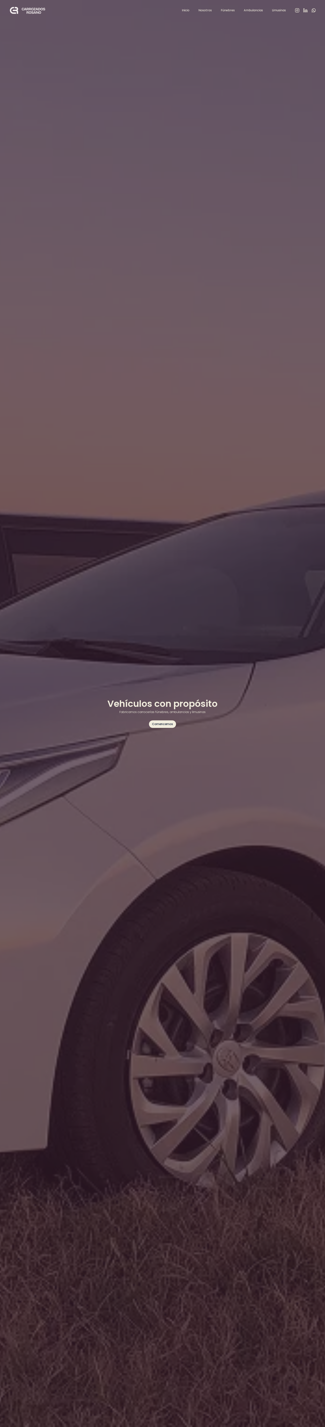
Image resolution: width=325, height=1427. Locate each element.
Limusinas (279, 10)
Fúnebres (228, 10)
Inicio (185, 10)
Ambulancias (253, 10)
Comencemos (162, 724)
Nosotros (205, 10)
